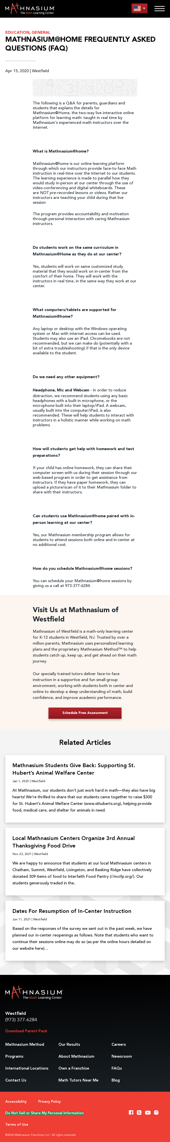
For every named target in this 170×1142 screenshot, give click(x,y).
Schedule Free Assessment (85, 713)
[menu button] (139, 8)
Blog (116, 1080)
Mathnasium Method (24, 1045)
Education (17, 33)
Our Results (69, 1045)
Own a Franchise (73, 1068)
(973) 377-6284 (21, 1020)
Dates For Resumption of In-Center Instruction (71, 911)
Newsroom (122, 1057)
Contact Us (15, 1080)
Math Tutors (78, 1080)
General (41, 33)
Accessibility (16, 1102)
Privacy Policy (49, 1102)
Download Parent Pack (26, 1031)
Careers (119, 1045)
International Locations (26, 1068)
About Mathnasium (76, 1057)
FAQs (117, 1068)
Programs (14, 1057)
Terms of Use (16, 1125)
